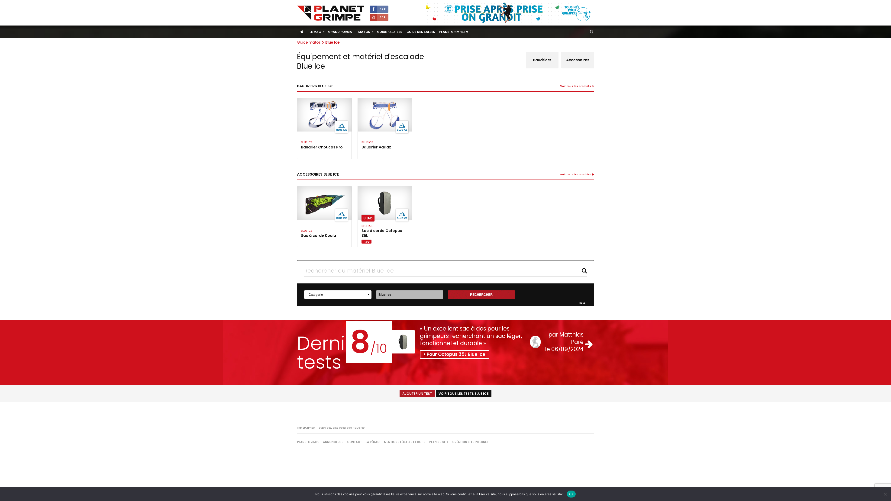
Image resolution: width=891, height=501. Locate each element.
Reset (583, 303)
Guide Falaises (389, 32)
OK (571, 494)
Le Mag (315, 32)
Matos (364, 32)
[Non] (885, 494)
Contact (354, 442)
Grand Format (341, 32)
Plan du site (439, 442)
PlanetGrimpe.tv (453, 32)
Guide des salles (421, 32)
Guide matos (309, 42)
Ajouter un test (417, 393)
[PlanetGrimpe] (330, 13)
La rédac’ (373, 442)
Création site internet (470, 442)
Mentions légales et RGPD (405, 442)
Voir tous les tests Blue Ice (464, 393)
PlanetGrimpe (308, 442)
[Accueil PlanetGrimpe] (302, 31)
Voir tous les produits (576, 86)
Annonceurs (333, 442)
